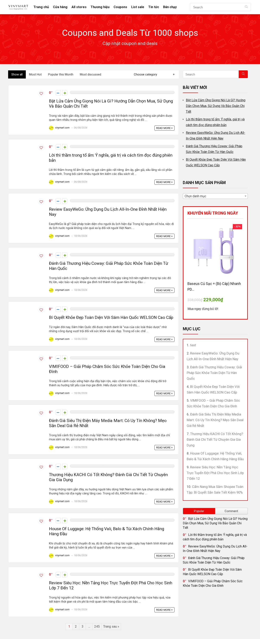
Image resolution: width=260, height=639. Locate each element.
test (193, 345)
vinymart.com (61, 127)
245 (97, 626)
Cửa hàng (60, 7)
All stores (79, 7)
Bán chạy (170, 7)
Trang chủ (41, 7)
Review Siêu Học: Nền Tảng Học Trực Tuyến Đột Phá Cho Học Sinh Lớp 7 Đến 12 (215, 473)
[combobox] (215, 196)
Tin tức (153, 7)
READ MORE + (164, 128)
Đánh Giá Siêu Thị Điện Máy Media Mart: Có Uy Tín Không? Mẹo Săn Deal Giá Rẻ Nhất (215, 420)
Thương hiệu (100, 7)
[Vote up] (65, 93)
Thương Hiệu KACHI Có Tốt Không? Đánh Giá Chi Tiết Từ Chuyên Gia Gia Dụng (215, 439)
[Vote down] (58, 93)
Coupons (120, 7)
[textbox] (215, 196)
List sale (137, 7)
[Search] (246, 7)
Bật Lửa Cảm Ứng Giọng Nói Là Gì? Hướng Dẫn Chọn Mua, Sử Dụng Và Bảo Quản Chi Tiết (215, 105)
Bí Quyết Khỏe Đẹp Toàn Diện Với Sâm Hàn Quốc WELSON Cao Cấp (111, 317)
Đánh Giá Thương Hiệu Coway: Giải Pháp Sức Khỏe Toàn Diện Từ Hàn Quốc (214, 373)
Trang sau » (111, 626)
